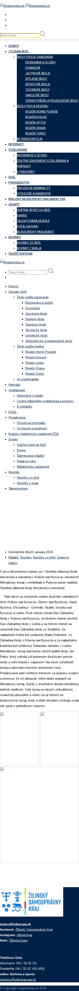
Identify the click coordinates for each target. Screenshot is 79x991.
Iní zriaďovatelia (30, 139)
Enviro (22, 215)
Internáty (16, 144)
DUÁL (12, 177)
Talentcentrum (20, 253)
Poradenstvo (18, 182)
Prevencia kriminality (33, 188)
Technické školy (37, 89)
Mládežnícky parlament (35, 232)
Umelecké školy (37, 95)
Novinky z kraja (29, 248)
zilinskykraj (24, 935)
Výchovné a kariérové (34, 193)
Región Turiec (35, 133)
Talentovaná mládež (33, 221)
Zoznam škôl (18, 51)
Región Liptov (35, 122)
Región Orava (35, 128)
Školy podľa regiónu (32, 106)
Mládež (13, 557)
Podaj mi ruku (27, 226)
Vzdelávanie (17, 150)
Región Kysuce (36, 117)
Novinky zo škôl (29, 242)
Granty (14, 204)
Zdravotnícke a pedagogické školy (51, 100)
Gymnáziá (32, 68)
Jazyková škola (37, 73)
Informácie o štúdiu (32, 155)
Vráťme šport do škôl (34, 210)
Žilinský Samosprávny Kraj (33, 929)
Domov (13, 46)
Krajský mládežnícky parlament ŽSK (36, 199)
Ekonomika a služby (40, 62)
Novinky (14, 237)
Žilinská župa (18, 940)
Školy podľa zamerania (35, 57)
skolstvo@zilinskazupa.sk (18, 979)
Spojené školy (36, 79)
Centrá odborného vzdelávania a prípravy (45, 401)
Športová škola (37, 84)
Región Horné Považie (41, 111)
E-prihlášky (26, 171)
